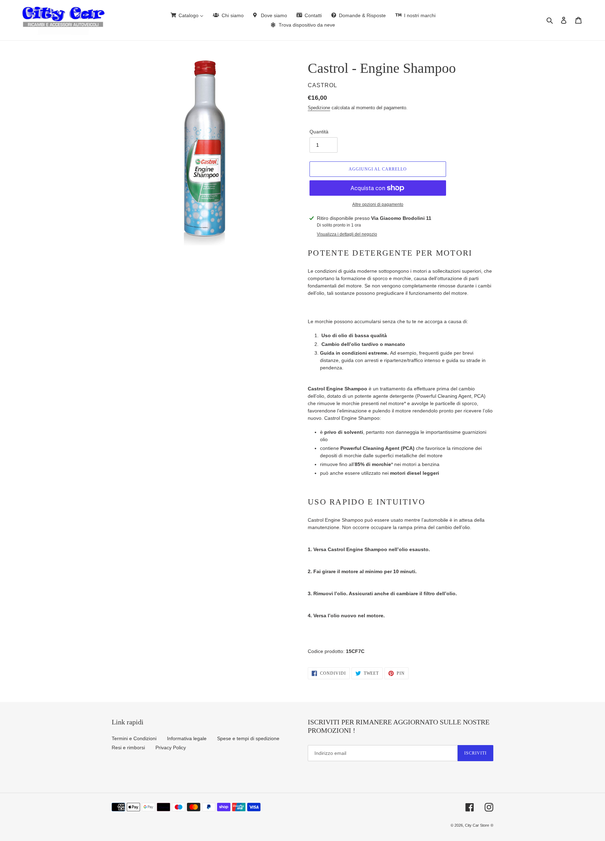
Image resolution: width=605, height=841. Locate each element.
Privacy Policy (170, 747)
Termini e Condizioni (134, 738)
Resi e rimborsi (128, 747)
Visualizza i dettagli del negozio (347, 234)
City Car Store (477, 825)
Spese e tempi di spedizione (248, 738)
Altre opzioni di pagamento (377, 204)
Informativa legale (187, 738)
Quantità (319, 131)
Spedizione (319, 107)
